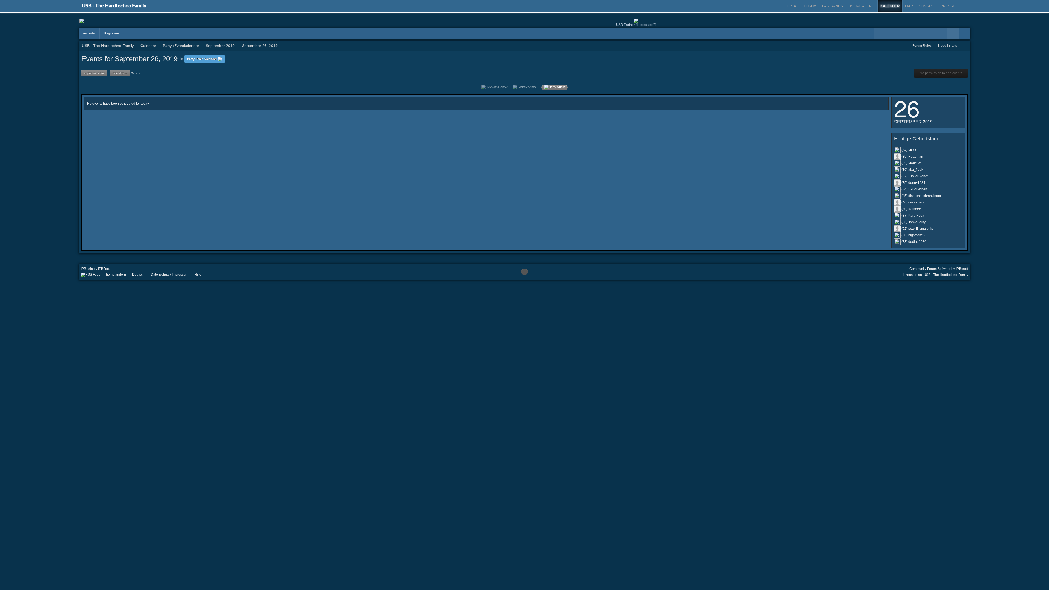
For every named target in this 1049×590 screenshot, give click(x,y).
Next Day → (120, 73)
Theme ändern (115, 274)
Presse (948, 6)
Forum (810, 6)
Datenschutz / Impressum (169, 274)
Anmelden (89, 33)
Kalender (890, 6)
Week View (526, 87)
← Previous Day (94, 73)
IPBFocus (105, 269)
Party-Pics (832, 6)
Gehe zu (136, 73)
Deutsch (138, 274)
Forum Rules (922, 46)
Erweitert (964, 33)
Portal (791, 6)
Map (909, 6)
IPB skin (87, 269)
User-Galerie (861, 6)
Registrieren (112, 33)
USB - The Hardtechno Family (114, 6)
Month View (497, 87)
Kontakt (926, 6)
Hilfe (198, 274)
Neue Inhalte (947, 46)
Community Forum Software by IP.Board (938, 269)
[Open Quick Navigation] (964, 46)
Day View (557, 87)
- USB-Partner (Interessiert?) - (636, 25)
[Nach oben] (524, 272)
